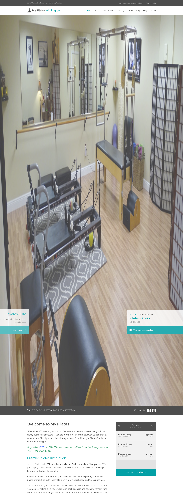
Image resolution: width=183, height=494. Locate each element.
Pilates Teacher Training (35, 311)
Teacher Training (133, 10)
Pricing (121, 10)
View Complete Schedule (136, 472)
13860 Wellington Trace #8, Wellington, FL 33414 (44, 3)
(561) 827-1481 (151, 3)
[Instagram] (154, 410)
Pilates (97, 10)
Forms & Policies (109, 10)
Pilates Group (139, 318)
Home (89, 10)
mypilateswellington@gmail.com (131, 3)
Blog (145, 10)
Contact (153, 10)
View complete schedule (143, 330)
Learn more (45, 330)
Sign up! (132, 314)
